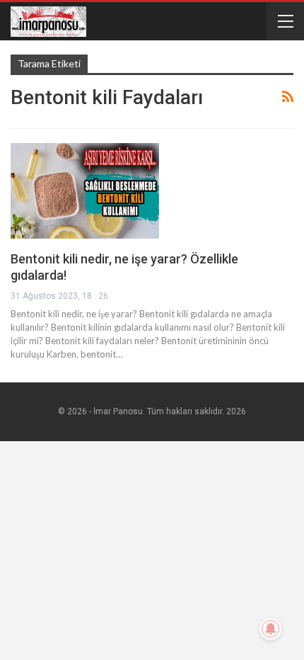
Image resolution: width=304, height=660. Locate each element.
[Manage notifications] (270, 629)
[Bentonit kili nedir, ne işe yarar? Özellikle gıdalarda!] (85, 190)
